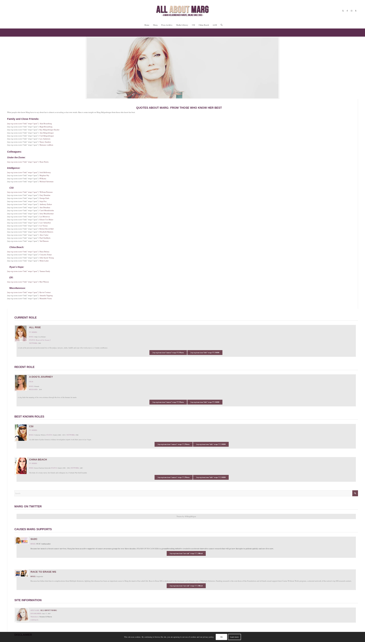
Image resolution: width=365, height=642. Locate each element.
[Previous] (2, 68)
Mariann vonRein (46, 145)
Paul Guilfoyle (44, 238)
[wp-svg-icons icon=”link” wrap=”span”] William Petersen (30, 192)
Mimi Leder (44, 260)
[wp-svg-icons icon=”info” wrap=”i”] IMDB (204, 352)
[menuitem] (147, 24)
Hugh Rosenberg (45, 126)
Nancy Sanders (45, 142)
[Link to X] (343, 11)
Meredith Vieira (45, 298)
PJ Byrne (42, 178)
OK (221, 637)
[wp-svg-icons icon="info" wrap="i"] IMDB (211, 444)
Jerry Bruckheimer (46, 213)
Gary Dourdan (44, 195)
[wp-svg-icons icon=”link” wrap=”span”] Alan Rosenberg (29, 123)
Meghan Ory (44, 175)
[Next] (362, 68)
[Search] (220, 24)
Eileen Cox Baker (46, 219)
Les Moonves (44, 216)
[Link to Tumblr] (356, 11)
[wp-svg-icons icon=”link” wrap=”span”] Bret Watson (28, 281)
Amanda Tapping (46, 295)
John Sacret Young (46, 257)
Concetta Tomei (45, 254)
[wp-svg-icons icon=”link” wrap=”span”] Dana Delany (28, 251)
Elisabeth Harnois (46, 231)
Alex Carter (43, 235)
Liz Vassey (43, 225)
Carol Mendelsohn (46, 210)
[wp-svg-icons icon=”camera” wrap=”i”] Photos (168, 352)
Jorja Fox (43, 201)
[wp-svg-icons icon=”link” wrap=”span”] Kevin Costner (29, 292)
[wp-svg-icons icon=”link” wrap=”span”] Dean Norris (28, 162)
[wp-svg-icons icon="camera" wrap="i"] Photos (173, 444)
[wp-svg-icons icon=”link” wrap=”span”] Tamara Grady (28, 271)
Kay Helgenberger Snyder (49, 129)
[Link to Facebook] (347, 11)
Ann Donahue (44, 207)
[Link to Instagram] (351, 11)
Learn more (234, 637)
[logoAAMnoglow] (182, 10)
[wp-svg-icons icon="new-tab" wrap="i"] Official (186, 553)
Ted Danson (44, 241)
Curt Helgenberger (46, 135)
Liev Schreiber (45, 222)
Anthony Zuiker (45, 204)
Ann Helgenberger (46, 132)
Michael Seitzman (46, 181)
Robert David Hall (46, 228)
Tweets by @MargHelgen (186, 516)
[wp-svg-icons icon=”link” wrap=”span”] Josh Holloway (29, 172)
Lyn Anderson (44, 138)
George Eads (44, 198)
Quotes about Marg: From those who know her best (32, 32)
